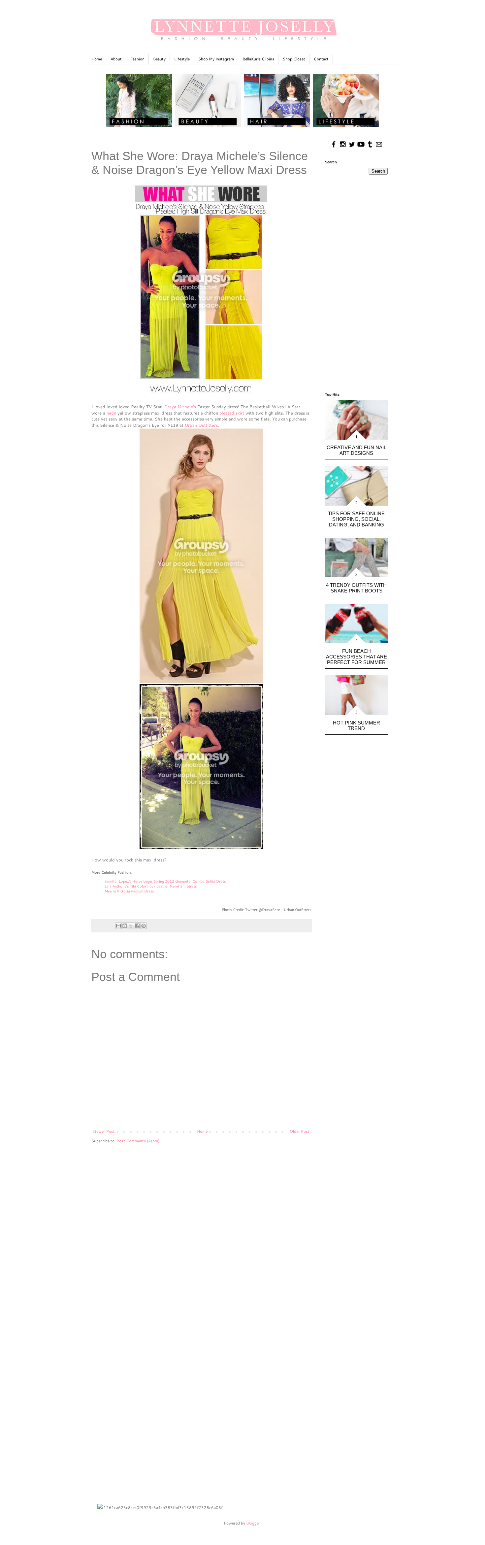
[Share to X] (131, 926)
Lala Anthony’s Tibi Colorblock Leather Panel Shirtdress (151, 886)
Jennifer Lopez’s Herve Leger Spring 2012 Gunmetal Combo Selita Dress (165, 881)
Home (96, 59)
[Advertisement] (201, 1200)
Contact (321, 59)
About (116, 59)
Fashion (137, 59)
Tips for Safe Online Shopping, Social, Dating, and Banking (356, 519)
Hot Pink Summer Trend (356, 725)
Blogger (253, 1523)
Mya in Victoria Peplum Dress (129, 891)
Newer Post (104, 1131)
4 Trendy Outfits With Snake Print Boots (356, 587)
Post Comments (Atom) (137, 1141)
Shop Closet (294, 59)
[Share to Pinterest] (143, 926)
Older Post (299, 1131)
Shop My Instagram (216, 59)
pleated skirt (231, 413)
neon (111, 413)
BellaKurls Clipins (258, 59)
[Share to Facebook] (137, 926)
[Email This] (118, 926)
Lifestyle (182, 59)
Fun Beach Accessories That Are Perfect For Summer (356, 656)
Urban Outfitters (201, 425)
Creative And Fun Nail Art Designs (356, 450)
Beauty (159, 59)
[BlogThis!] (124, 926)
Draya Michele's (180, 407)
